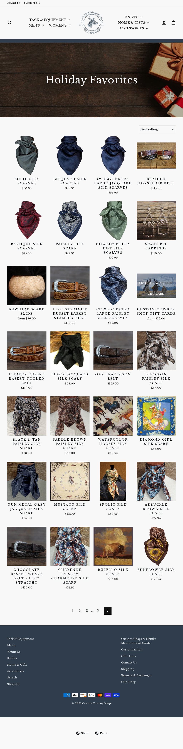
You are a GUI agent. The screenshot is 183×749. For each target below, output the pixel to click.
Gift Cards (128, 656)
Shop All (13, 684)
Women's (58, 25)
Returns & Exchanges (136, 675)
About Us (14, 3)
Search (12, 677)
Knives (132, 17)
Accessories (132, 28)
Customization (131, 649)
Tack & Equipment (48, 20)
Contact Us (32, 3)
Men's (35, 25)
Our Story (128, 682)
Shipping (127, 669)
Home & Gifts (132, 23)
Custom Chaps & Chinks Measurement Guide (138, 641)
